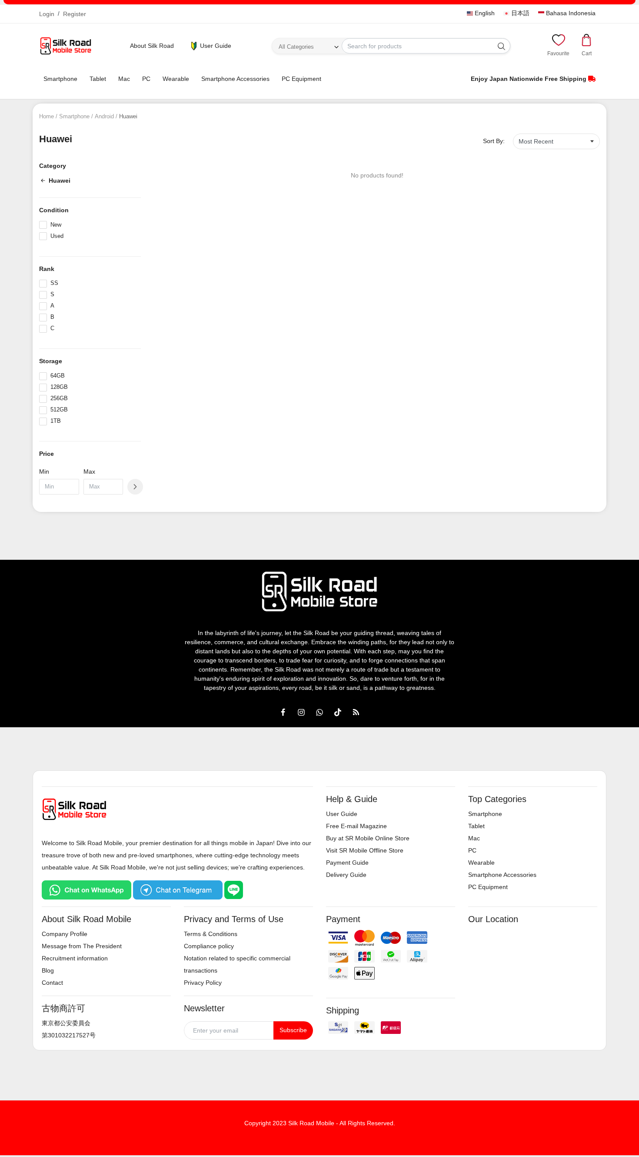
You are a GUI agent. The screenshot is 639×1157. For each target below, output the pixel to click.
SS (54, 283)
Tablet (98, 78)
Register (74, 13)
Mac (124, 78)
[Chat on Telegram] (178, 889)
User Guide (214, 45)
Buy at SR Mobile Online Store (367, 838)
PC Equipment (301, 78)
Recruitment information (75, 958)
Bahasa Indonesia (570, 13)
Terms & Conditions (210, 933)
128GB (59, 387)
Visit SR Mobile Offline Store (364, 850)
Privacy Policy (203, 982)
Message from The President (82, 946)
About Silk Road (152, 45)
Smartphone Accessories (235, 78)
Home (46, 116)
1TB (55, 421)
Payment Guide (347, 862)
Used (56, 236)
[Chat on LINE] (233, 889)
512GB (59, 409)
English (484, 13)
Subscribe (293, 1030)
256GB (59, 398)
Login (46, 13)
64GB (57, 375)
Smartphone (60, 78)
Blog (48, 970)
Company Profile (64, 933)
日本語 (519, 13)
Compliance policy (209, 946)
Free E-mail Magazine (356, 826)
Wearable (176, 78)
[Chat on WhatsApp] (86, 889)
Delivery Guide (346, 874)
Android (104, 116)
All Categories (296, 46)
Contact (52, 982)
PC (146, 78)
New (55, 224)
